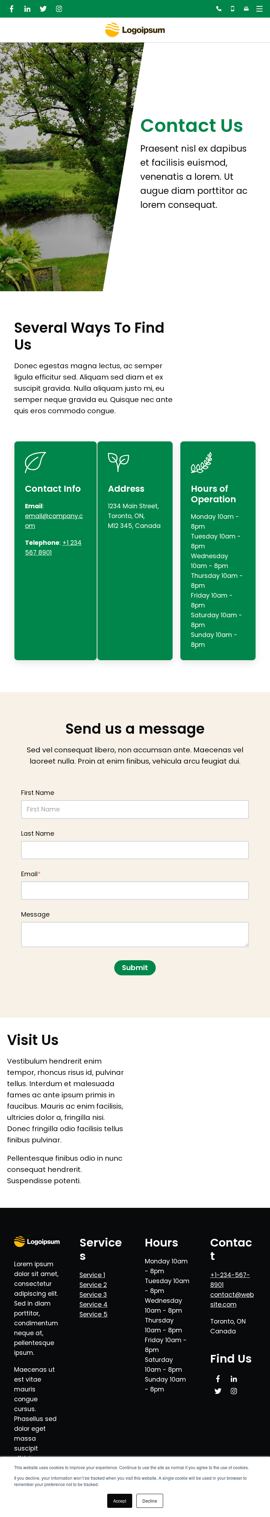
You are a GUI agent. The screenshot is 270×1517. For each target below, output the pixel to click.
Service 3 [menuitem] (93, 1294)
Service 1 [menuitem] (92, 1275)
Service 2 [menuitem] (93, 1285)
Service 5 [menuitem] (93, 1314)
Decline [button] (149, 1501)
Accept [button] (119, 1501)
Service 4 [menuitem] (93, 1304)
